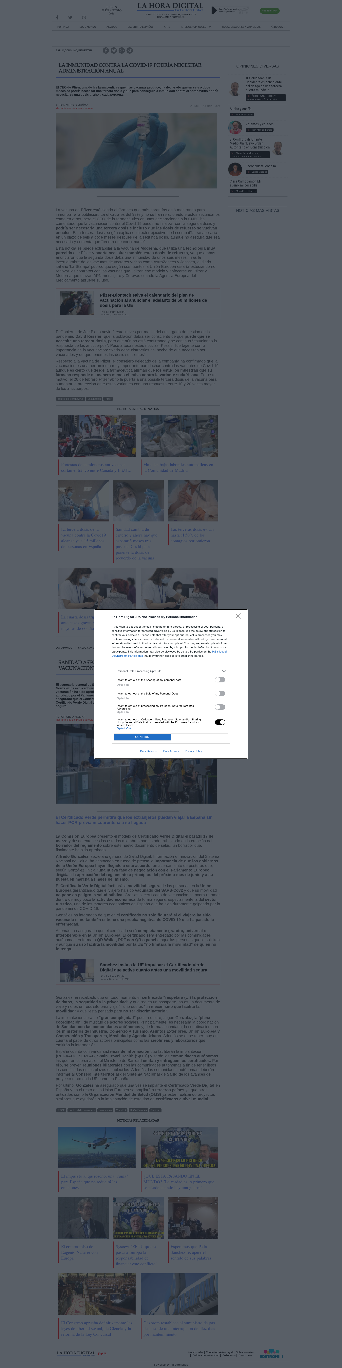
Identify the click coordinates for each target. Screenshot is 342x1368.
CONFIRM (142, 736)
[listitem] (171, 671)
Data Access (171, 751)
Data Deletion (148, 751)
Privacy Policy (193, 751)
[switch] (220, 679)
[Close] (239, 617)
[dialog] (171, 684)
